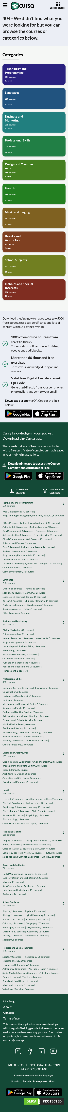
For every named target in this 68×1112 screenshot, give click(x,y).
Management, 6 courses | (15, 670)
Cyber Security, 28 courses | (48, 535)
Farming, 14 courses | (13, 740)
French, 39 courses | (34, 588)
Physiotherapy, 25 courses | (16, 811)
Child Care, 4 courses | (43, 811)
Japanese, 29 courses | (13, 596)
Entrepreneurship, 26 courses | (18, 634)
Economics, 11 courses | (37, 935)
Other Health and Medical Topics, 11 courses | (25, 823)
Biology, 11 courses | (12, 915)
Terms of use (11, 1018)
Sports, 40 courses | (12, 956)
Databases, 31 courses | (47, 531)
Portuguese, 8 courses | (14, 604)
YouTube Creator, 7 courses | (43, 968)
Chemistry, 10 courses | (38, 919)
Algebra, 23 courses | (35, 911)
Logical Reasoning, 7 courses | (40, 915)
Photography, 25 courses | (37, 956)
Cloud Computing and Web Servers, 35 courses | (27, 539)
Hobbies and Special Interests (17, 949)
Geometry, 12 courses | (39, 931)
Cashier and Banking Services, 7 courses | (23, 712)
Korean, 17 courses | (12, 600)
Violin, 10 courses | (34, 852)
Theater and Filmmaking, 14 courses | (21, 964)
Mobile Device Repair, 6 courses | (19, 724)
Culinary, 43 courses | (13, 699)
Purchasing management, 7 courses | (21, 662)
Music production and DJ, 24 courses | (44, 840)
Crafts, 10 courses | (34, 736)
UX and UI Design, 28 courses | (47, 761)
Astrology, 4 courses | (50, 973)
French (26, 1081)
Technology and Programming (17, 504)
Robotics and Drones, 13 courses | (19, 543)
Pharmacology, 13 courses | (16, 819)
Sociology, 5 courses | (13, 939)
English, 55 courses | (12, 588)
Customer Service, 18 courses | (18, 687)
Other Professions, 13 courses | (18, 744)
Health (8, 792)
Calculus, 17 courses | (13, 923)
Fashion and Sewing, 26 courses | (19, 728)
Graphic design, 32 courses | (16, 761)
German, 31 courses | (35, 592)
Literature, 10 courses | (14, 931)
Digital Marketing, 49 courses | (18, 630)
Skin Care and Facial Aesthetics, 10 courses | (25, 886)
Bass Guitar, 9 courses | (44, 848)
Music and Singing (11, 833)
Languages (8, 581)
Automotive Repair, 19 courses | (18, 708)
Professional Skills (11, 680)
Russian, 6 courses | (12, 608)
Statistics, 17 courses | (13, 919)
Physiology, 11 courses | (38, 815)
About (7, 1007)
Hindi (52, 1081)
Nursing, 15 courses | (39, 807)
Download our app (17, 400)
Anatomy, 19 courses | (13, 815)
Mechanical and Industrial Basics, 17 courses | (25, 704)
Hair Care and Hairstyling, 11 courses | (22, 890)
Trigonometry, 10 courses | (40, 927)
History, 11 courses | (12, 935)
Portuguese (40, 1081)
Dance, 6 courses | (11, 977)
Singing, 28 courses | (12, 840)
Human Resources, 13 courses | (18, 638)
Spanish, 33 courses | (13, 592)
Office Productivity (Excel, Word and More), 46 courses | (31, 523)
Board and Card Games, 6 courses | (20, 981)
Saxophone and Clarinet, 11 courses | (21, 856)
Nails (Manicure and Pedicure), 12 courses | (24, 873)
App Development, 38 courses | (18, 531)
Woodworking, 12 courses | (16, 732)
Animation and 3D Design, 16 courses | (22, 777)
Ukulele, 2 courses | (51, 856)
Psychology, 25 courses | (14, 807)
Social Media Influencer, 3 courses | (20, 973)
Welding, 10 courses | (42, 732)
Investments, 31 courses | (48, 638)
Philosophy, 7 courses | (14, 927)
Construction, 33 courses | (15, 691)
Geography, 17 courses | (38, 923)
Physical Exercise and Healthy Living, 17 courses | (27, 803)
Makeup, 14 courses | (13, 881)
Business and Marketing (14, 623)
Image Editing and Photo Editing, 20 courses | (25, 765)
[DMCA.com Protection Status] (44, 1101)
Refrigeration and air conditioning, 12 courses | (26, 716)
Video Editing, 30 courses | (16, 769)
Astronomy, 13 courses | (14, 968)
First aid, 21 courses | (13, 799)
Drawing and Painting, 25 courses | (20, 782)
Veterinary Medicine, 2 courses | (18, 989)
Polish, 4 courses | (33, 608)
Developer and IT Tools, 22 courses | (20, 559)
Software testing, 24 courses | (17, 535)
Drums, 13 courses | (12, 852)
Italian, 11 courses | (36, 596)
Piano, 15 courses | (12, 844)
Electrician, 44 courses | (47, 687)
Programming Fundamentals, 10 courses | (23, 555)
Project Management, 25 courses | (19, 642)
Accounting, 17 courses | (15, 650)
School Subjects (10, 904)
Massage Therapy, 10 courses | (17, 960)
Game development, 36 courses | (18, 571)
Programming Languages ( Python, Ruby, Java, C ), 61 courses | (33, 517)
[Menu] (5, 5)
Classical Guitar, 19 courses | (17, 848)
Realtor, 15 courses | (12, 736)
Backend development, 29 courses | (20, 551)
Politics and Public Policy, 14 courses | (22, 666)
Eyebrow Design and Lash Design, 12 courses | (25, 877)
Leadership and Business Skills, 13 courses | (24, 646)
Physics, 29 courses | (12, 911)
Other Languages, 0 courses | (17, 613)
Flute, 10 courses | (54, 852)
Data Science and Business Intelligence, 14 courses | (28, 547)
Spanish (15, 1081)
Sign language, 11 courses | (40, 604)
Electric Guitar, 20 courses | (37, 844)
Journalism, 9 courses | (37, 740)
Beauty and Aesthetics (13, 867)
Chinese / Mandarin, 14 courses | (41, 600)
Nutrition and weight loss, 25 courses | (45, 799)
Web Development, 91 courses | (18, 511)
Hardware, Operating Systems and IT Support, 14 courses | (32, 563)
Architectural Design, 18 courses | (19, 773)
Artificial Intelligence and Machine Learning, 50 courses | (31, 526)
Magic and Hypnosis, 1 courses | (18, 985)
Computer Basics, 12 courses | (17, 567)
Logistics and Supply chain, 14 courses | (22, 696)
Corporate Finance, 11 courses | (18, 658)
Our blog (9, 1001)
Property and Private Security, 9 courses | (23, 720)
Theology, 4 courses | (32, 977)
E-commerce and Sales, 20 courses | (20, 654)
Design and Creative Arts (15, 754)
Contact (8, 1012)
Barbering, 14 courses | (14, 894)
